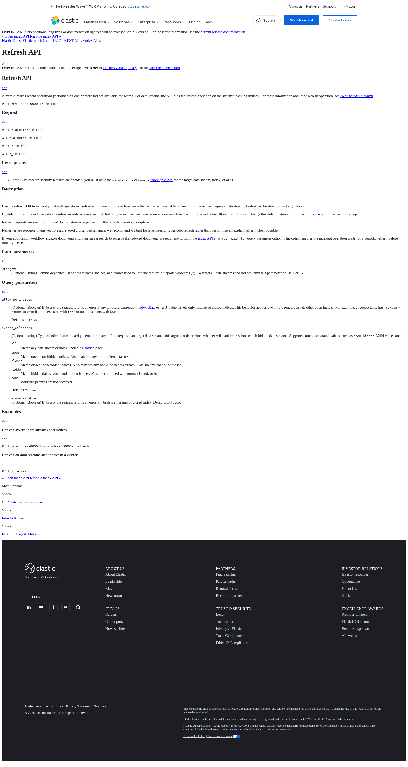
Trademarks (33, 706)
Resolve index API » (45, 36)
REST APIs (73, 40)
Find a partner (226, 574)
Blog (109, 588)
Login (353, 6)
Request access (227, 588)
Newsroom (113, 596)
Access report (139, 6)
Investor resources (355, 574)
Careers (111, 614)
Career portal (115, 622)
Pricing (195, 22)
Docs (208, 22)
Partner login (225, 581)
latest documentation (164, 68)
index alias (146, 307)
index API (205, 238)
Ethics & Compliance (232, 643)
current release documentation (223, 32)
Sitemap (100, 706)
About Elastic (115, 574)
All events (349, 636)
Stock (346, 596)
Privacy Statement (78, 706)
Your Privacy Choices (220, 736)
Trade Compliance (229, 636)
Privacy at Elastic (229, 629)
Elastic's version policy (120, 68)
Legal (220, 614)
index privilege (161, 180)
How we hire (115, 629)
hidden (89, 348)
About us (295, 6)
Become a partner (229, 596)
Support (329, 6)
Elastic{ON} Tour (355, 622)
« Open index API (15, 36)
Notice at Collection (194, 736)
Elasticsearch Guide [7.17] (42, 40)
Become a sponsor (355, 629)
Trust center (224, 622)
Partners (312, 6)
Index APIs (92, 40)
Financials (349, 588)
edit (4, 64)
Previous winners (354, 614)
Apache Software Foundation (322, 725)
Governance (351, 581)
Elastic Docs (11, 40)
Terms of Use (53, 706)
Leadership (113, 581)
